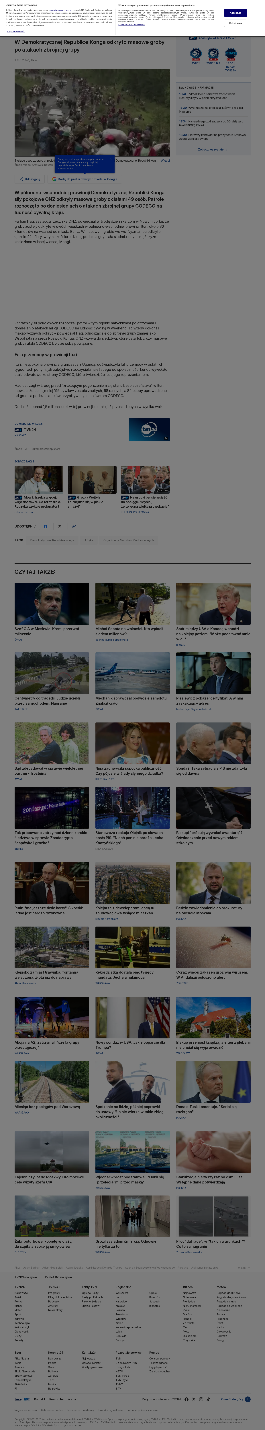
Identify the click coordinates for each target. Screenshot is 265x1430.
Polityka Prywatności (16, 31)
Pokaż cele (235, 23)
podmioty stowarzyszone (60, 10)
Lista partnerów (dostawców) (131, 25)
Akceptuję (235, 12)
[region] (132, 18)
